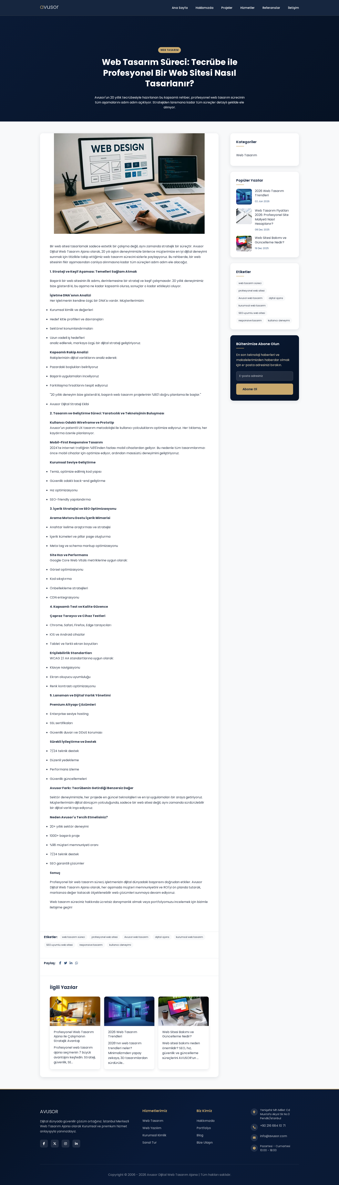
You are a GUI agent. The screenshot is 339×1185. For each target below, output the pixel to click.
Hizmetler (247, 8)
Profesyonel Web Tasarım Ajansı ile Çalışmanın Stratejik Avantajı (74, 1036)
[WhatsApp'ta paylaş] (76, 963)
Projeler (226, 8)
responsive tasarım (91, 945)
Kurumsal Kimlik (154, 1135)
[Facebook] (44, 1144)
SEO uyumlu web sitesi (59, 945)
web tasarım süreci (73, 937)
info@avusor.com (273, 1136)
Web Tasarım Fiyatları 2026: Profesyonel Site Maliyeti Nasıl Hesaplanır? (272, 217)
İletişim (293, 8)
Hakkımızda (204, 8)
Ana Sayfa (180, 8)
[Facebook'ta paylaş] (60, 963)
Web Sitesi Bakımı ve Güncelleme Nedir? (178, 1034)
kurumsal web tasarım (189, 937)
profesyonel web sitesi (105, 937)
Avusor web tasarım (136, 937)
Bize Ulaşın (205, 1142)
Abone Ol (249, 389)
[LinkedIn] (76, 1144)
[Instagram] (65, 1144)
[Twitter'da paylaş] (65, 963)
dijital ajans (162, 937)
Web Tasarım (246, 155)
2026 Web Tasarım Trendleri (122, 1034)
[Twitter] (55, 1144)
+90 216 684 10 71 (273, 1125)
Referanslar (271, 8)
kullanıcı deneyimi (120, 945)
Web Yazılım (151, 1128)
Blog (200, 1135)
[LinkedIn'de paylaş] (71, 963)
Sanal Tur (149, 1142)
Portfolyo (204, 1128)
